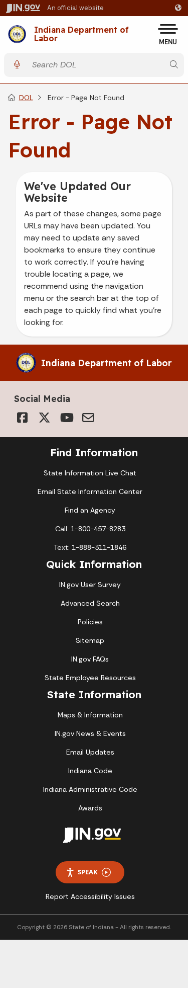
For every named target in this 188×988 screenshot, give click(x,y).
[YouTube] (66, 417)
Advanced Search (90, 603)
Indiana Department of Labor (81, 34)
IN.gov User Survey (90, 584)
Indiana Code (90, 770)
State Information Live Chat (90, 472)
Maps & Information (90, 714)
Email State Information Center (90, 491)
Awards (90, 807)
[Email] (88, 417)
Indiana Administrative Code (90, 789)
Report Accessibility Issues (90, 896)
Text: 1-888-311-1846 (90, 547)
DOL (26, 97)
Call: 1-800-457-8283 (90, 528)
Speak (88, 871)
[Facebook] (22, 417)
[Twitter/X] (44, 417)
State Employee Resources (90, 677)
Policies (90, 621)
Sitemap (90, 640)
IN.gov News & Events (90, 733)
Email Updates (90, 752)
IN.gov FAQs (90, 659)
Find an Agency (90, 510)
